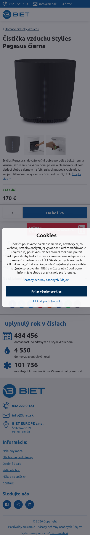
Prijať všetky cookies (46, 291)
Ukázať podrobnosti (46, 301)
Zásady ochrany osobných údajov (46, 280)
